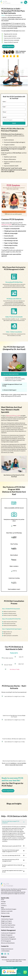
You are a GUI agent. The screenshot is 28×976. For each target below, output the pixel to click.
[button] (21, 2)
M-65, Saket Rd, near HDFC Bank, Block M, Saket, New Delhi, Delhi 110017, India (14, 960)
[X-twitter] (8, 954)
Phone (4, 112)
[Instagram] (5, 954)
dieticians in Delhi (6, 224)
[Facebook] (2, 954)
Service (4, 117)
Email (4, 106)
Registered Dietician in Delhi (13, 415)
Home (2, 15)
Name (4, 101)
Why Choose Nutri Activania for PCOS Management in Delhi (14, 268)
